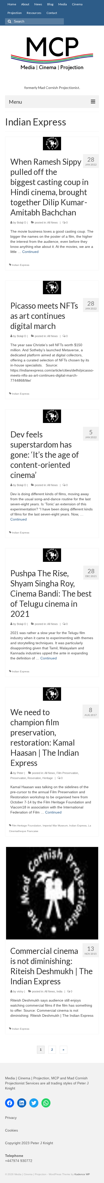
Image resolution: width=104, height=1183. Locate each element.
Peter (20, 772)
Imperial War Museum (55, 825)
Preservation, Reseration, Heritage (31, 778)
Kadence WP (82, 1174)
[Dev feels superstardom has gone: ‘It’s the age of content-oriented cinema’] (52, 416)
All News (52, 222)
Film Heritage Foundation (26, 825)
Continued (30, 252)
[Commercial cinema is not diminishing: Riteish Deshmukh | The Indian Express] (52, 893)
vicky (20, 991)
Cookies (11, 1130)
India (59, 991)
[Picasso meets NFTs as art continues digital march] (52, 287)
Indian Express (20, 265)
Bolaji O (21, 222)
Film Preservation (67, 772)
